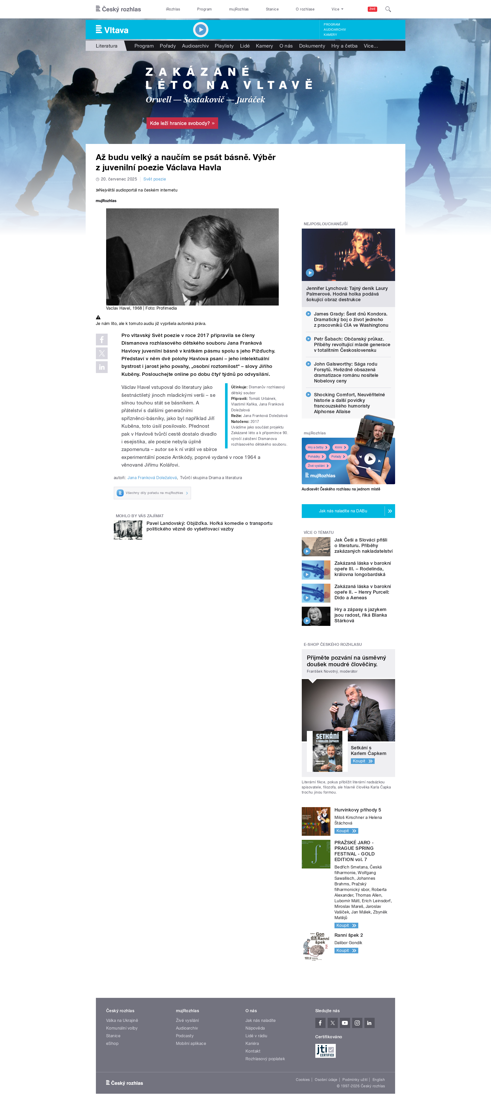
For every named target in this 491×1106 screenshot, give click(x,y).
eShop (112, 1043)
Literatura (107, 46)
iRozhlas (173, 9)
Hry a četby (315, 447)
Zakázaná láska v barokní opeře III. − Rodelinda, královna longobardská (362, 568)
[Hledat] (388, 9)
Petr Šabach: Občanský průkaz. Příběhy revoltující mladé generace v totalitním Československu (352, 344)
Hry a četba (344, 46)
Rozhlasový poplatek (265, 1058)
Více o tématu (319, 532)
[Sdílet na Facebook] (102, 339)
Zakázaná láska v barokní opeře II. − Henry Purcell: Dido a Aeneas (362, 592)
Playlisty (224, 46)
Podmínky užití (354, 1080)
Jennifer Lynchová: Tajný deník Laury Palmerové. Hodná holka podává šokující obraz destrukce (347, 294)
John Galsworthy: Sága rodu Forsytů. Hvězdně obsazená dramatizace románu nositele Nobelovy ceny (346, 372)
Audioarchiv (335, 29)
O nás (286, 46)
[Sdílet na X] (102, 353)
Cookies (303, 1080)
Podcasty (185, 1035)
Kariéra (252, 1043)
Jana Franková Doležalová (152, 477)
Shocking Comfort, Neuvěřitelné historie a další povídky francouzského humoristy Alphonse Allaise (349, 403)
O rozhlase (305, 9)
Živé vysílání (316, 466)
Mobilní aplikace (191, 1043)
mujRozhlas (239, 9)
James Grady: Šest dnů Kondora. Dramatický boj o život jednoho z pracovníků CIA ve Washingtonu (351, 319)
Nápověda (255, 1028)
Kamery (330, 35)
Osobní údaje (326, 1080)
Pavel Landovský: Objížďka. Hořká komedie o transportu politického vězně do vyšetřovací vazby (209, 526)
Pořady (168, 46)
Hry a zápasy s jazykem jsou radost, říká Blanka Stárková (360, 615)
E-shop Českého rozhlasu (333, 644)
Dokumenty (312, 46)
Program (204, 9)
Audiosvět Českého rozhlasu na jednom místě (341, 489)
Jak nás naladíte (261, 1020)
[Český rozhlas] (118, 9)
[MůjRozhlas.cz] (106, 201)
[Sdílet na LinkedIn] (102, 367)
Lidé (245, 46)
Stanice (272, 9)
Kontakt (253, 1051)
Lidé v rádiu (256, 1035)
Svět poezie (154, 179)
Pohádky (314, 456)
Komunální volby (122, 1028)
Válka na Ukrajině (122, 1020)
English (379, 1080)
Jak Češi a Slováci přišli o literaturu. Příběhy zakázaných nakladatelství (363, 545)
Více (371, 46)
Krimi (338, 447)
